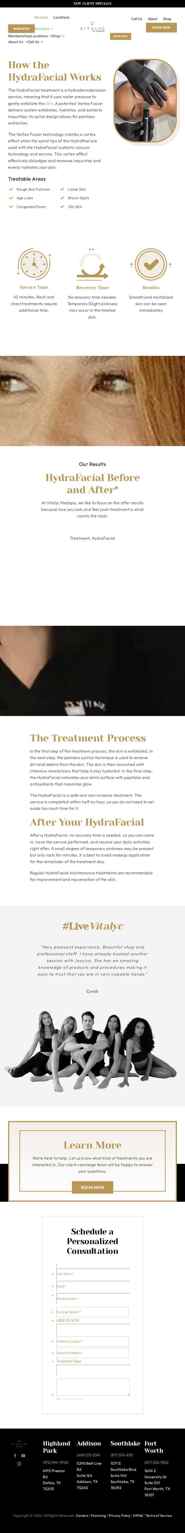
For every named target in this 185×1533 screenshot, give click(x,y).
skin (49, 103)
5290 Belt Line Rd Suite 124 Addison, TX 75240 (89, 1475)
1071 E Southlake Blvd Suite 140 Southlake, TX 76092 (123, 1475)
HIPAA (138, 1515)
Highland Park (56, 1447)
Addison (89, 1443)
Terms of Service (159, 1515)
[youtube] (23, 1455)
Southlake (125, 1443)
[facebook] (15, 1455)
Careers (82, 1515)
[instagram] (19, 1464)
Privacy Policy (120, 1515)
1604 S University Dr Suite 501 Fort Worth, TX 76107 (157, 1482)
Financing (98, 1515)
